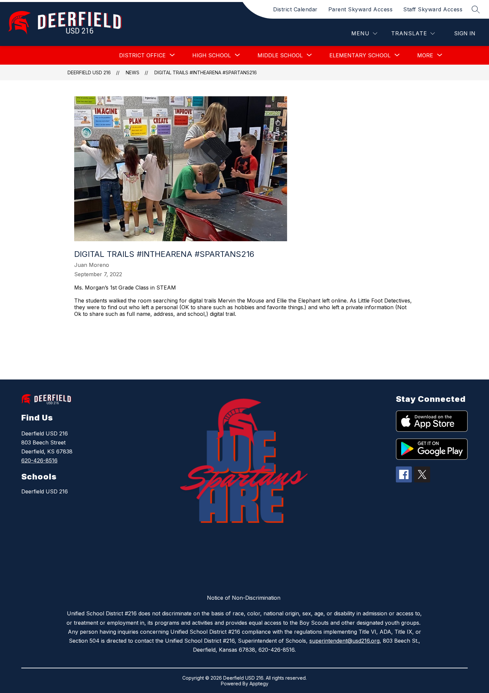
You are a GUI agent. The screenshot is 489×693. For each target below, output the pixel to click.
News (132, 72)
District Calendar (295, 9)
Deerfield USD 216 (89, 72)
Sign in (464, 33)
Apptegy (258, 683)
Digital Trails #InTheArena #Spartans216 (205, 72)
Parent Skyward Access (360, 9)
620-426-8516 (39, 460)
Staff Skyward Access (432, 9)
